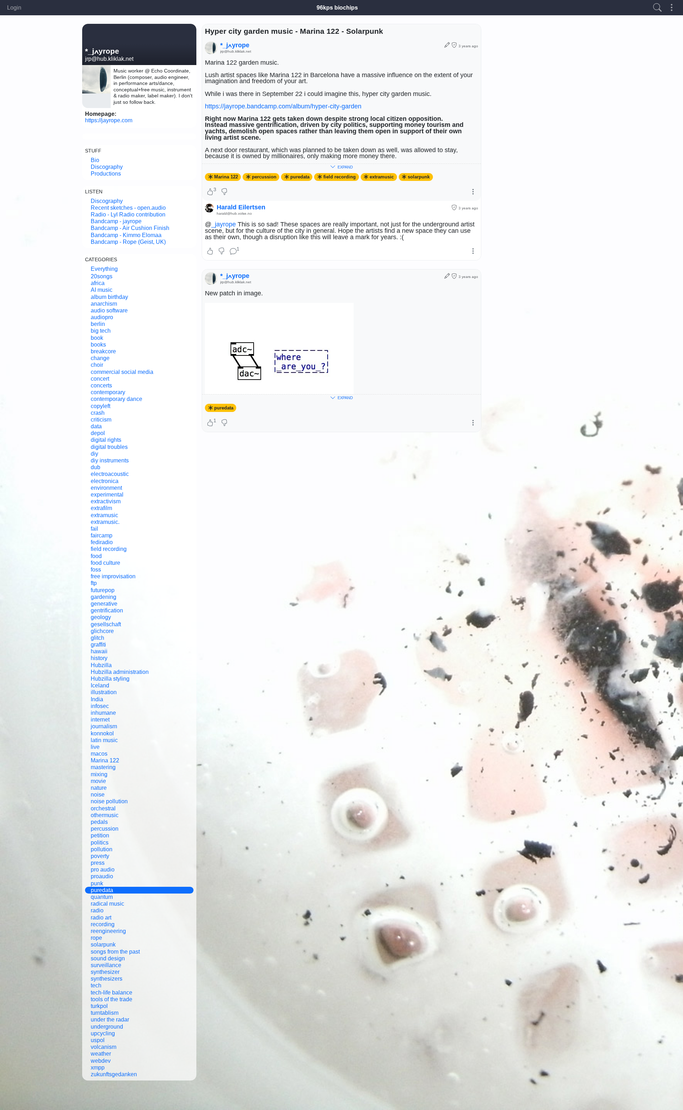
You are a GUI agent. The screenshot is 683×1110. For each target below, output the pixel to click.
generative (104, 604)
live (95, 747)
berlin (98, 324)
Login (14, 8)
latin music (104, 740)
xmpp (98, 1068)
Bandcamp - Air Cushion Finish (130, 228)
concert (100, 379)
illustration (104, 692)
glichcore (102, 631)
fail (94, 529)
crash (98, 413)
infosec (100, 706)
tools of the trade (111, 999)
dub (95, 467)
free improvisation (113, 576)
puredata (102, 890)
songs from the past (115, 952)
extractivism (106, 501)
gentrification (107, 610)
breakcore (103, 351)
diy (94, 454)
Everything (104, 269)
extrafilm (101, 508)
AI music (101, 290)
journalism (104, 726)
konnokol (102, 733)
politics (99, 843)
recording (103, 924)
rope (96, 938)
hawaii (99, 651)
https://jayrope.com (108, 120)
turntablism (104, 1013)
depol (98, 433)
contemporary (108, 392)
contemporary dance (116, 399)
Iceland (100, 685)
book (97, 338)
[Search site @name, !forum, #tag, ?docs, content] (657, 7)
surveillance (106, 965)
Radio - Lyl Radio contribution (128, 214)
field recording (109, 549)
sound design (108, 958)
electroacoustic (110, 474)
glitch (97, 638)
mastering (103, 767)
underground (107, 1027)
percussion (104, 829)
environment (106, 488)
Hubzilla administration (120, 672)
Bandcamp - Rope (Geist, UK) (128, 242)
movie (98, 781)
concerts (101, 385)
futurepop (103, 590)
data (96, 426)
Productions (106, 174)
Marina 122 (105, 760)
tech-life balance (111, 993)
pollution (101, 849)
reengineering (108, 931)
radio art (101, 918)
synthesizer (105, 972)
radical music (107, 904)
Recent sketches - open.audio (128, 208)
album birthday (109, 297)
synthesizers (106, 979)
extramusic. (105, 522)
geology (101, 617)
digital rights (106, 440)
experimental (107, 495)
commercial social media (122, 372)
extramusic (104, 515)
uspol (98, 1040)
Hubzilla (101, 665)
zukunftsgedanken (114, 1074)
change (100, 358)
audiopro (102, 317)
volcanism (103, 1047)
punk (97, 883)
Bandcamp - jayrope (116, 221)
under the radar (110, 1020)
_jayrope (223, 224)
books (98, 345)
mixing (99, 774)
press (98, 863)
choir (97, 365)
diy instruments (110, 460)
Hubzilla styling (110, 679)
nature (99, 788)
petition (100, 835)
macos (99, 754)
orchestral (103, 808)
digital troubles (109, 447)
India (97, 699)
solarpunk (103, 945)
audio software (109, 310)
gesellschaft (106, 624)
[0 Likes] (210, 251)
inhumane (103, 713)
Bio (95, 160)
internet (100, 720)
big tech (101, 331)
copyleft (100, 406)
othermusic (104, 815)
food (96, 556)
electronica (104, 481)
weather (101, 1054)
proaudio (102, 876)
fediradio (102, 542)
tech (96, 985)
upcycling (103, 1033)
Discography (107, 167)
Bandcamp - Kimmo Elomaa (126, 235)
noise (98, 795)
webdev (101, 1061)
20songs (101, 276)
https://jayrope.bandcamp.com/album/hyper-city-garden (283, 106)
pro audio (103, 870)
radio (97, 910)
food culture (105, 563)
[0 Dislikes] (224, 192)
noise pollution (109, 801)
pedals (99, 822)
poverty (100, 856)
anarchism (104, 304)
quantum (102, 897)
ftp (94, 583)
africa (98, 283)
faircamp (101, 535)
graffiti (98, 645)
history (99, 658)
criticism (101, 420)
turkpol (99, 1006)
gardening (103, 597)
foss (96, 570)
